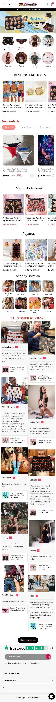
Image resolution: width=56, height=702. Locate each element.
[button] (4, 4)
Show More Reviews (28, 640)
